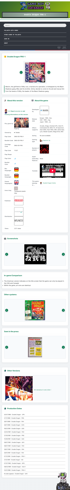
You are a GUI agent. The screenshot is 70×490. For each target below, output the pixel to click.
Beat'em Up (46, 140)
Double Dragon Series (49, 183)
